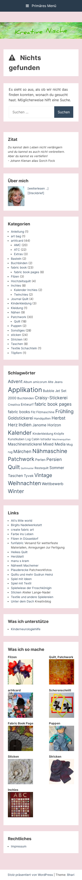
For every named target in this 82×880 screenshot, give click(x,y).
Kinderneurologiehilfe (25, 629)
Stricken (17, 339)
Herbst (58, 418)
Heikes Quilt (19, 552)
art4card (17, 240)
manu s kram (20, 561)
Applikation (25, 390)
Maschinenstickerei (25, 444)
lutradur (45, 439)
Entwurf (27, 404)
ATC (17, 249)
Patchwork (18, 317)
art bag (16, 236)
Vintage (43, 475)
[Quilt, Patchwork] (61, 683)
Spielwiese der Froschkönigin (31, 588)
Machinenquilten (61, 439)
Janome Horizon (46, 425)
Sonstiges (18, 330)
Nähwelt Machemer (24, 565)
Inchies (16, 285)
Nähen (15, 312)
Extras (18, 254)
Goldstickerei (20, 418)
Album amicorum (35, 382)
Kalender (20, 432)
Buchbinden (19, 263)
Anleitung (17, 231)
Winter (16, 491)
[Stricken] (61, 783)
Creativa (14, 404)
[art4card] (20, 716)
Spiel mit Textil (21, 583)
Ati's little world (21, 520)
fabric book (19, 267)
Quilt (17, 321)
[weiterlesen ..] (38, 188)
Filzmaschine (45, 412)
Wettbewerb (52, 483)
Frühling (64, 411)
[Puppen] (61, 750)
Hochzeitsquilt (21, 281)
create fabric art (22, 529)
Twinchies (21, 294)
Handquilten (42, 418)
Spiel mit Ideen (21, 579)
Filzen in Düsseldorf (24, 538)
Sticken (16, 592)
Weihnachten (24, 483)
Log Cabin (32, 439)
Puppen (16, 326)
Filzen (15, 276)
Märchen (22, 451)
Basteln (16, 258)
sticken (16, 335)
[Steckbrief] (36, 193)
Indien (25, 424)
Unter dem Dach (22, 601)
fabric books (19, 411)
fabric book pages (26, 272)
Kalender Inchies (25, 290)
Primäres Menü (43, 6)
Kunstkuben (16, 439)
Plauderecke (19, 570)
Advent (15, 381)
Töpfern (16, 353)
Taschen (17, 344)
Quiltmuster (27, 468)
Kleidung (17, 308)
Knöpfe (59, 433)
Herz (13, 424)
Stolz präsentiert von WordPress (31, 874)
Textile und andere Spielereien (32, 597)
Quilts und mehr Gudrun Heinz (32, 574)
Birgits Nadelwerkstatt (26, 525)
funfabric (17, 543)
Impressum (18, 846)
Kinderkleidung (21, 303)
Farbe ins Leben (22, 534)
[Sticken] (20, 783)
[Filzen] (20, 683)
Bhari (70, 874)
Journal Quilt (19, 299)
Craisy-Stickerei (51, 397)
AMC (17, 245)
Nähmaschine (49, 451)
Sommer (56, 467)
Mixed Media (54, 444)
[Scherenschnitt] (61, 716)
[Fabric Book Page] (20, 750)
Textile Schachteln (24, 348)
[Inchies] (20, 816)
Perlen (40, 460)
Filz (33, 412)
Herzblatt (17, 556)
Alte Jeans (55, 382)
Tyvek (28, 476)
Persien (54, 459)
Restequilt (42, 468)
